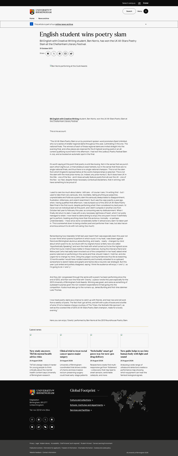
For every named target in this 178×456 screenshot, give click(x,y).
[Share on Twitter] (53, 53)
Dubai (145, 3)
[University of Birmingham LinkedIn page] (38, 419)
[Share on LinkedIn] (59, 53)
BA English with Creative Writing (64, 118)
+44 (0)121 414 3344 (41, 410)
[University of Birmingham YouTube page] (51, 427)
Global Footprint (82, 390)
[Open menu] (145, 11)
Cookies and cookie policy (102, 448)
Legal (37, 443)
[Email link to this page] (65, 53)
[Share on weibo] (71, 53)
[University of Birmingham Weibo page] (38, 427)
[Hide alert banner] (145, 24)
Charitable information (85, 448)
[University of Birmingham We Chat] (45, 427)
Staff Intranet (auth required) (70, 443)
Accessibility (55, 443)
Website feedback (36, 452)
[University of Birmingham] (41, 11)
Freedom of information (69, 448)
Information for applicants (52, 448)
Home (32, 18)
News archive (43, 18)
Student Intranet (86, 443)
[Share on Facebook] (48, 53)
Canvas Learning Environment (102, 443)
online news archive (64, 24)
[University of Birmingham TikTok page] (32, 427)
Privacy (32, 443)
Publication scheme (36, 448)
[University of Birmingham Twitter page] (45, 419)
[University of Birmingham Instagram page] (32, 419)
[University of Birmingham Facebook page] (51, 419)
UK (139, 3)
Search (129, 11)
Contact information (49, 452)
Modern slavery (45, 443)
